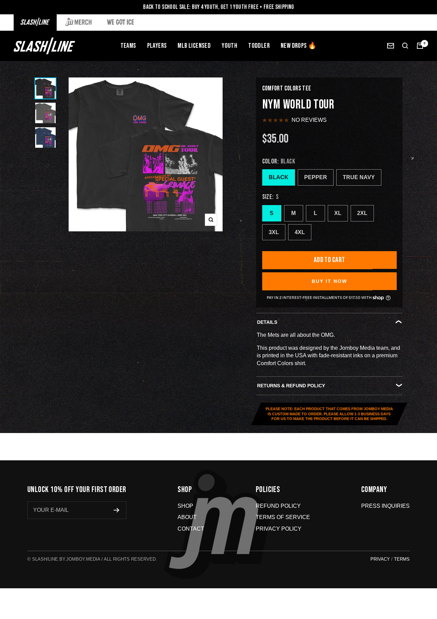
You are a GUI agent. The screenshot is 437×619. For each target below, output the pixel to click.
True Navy (359, 177)
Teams (128, 46)
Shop (185, 506)
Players (157, 46)
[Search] (405, 46)
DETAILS (267, 322)
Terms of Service (283, 517)
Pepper (315, 177)
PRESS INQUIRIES (385, 506)
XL (337, 213)
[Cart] (420, 46)
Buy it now (329, 281)
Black (278, 177)
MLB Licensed (194, 46)
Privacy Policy (278, 529)
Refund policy (278, 506)
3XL (274, 232)
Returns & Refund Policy (291, 385)
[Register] (116, 510)
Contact (191, 529)
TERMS (402, 559)
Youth (229, 46)
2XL (362, 213)
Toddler (259, 46)
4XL (300, 232)
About (187, 517)
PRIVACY (380, 559)
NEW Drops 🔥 (298, 46)
